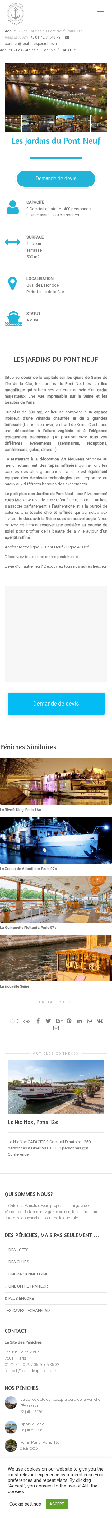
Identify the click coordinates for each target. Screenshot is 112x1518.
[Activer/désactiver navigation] (100, 13)
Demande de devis (56, 178)
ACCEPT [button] (56, 1503)
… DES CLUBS (17, 1262)
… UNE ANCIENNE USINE (26, 1274)
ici (77, 556)
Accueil (11, 31)
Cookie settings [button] (25, 1504)
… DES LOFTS (17, 1249)
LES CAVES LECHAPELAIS (28, 1310)
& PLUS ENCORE (19, 1298)
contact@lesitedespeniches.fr (30, 1370)
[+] (13, 123)
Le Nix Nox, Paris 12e (33, 1121)
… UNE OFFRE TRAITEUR (26, 1286)
